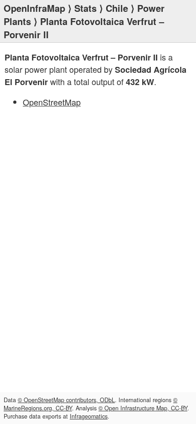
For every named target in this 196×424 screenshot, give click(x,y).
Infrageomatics (89, 416)
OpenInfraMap (34, 8)
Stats (85, 8)
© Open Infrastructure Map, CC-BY (142, 408)
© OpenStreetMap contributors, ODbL (66, 400)
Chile (117, 8)
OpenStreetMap (52, 102)
